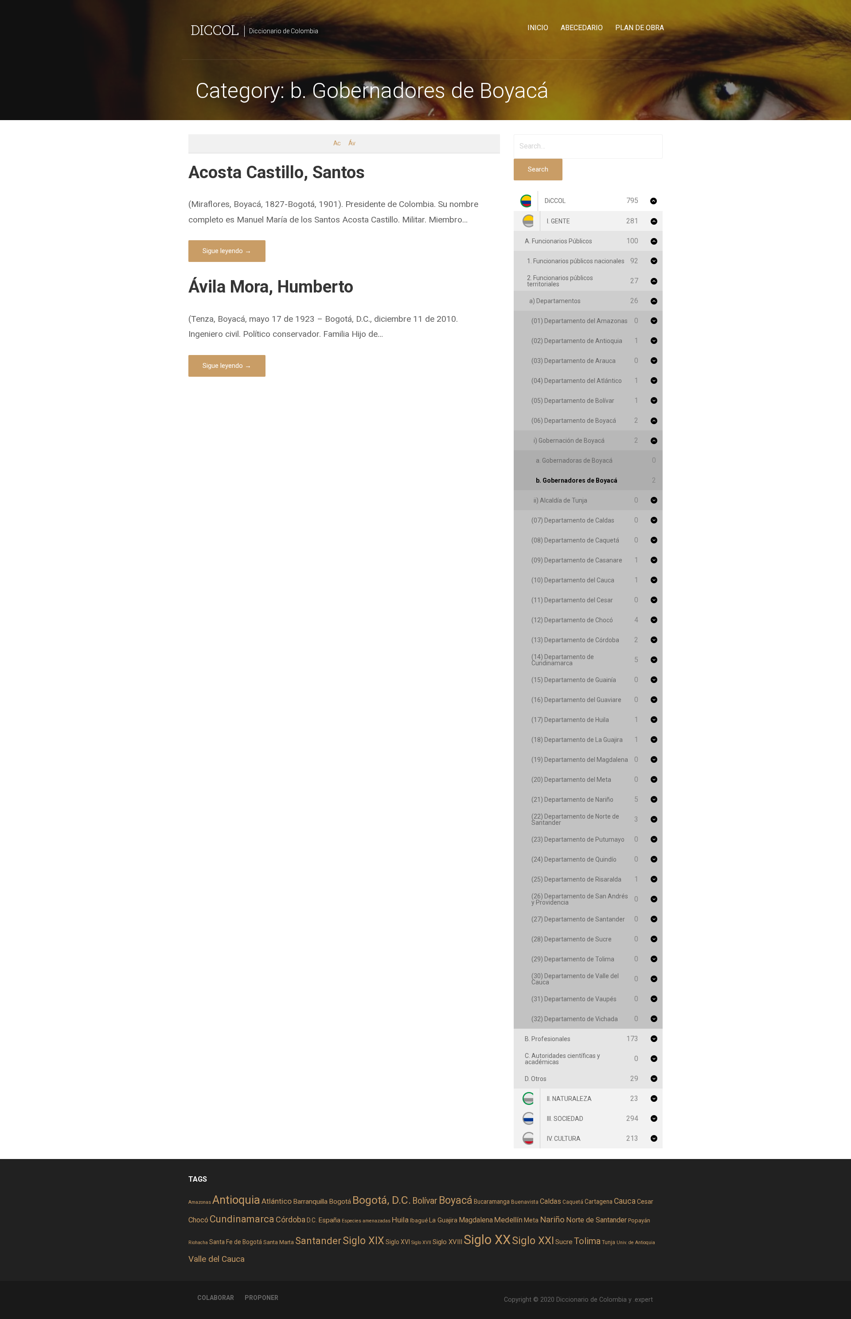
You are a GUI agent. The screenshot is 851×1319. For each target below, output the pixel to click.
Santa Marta (278, 1242)
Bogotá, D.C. (381, 1200)
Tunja (608, 1242)
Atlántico (277, 1201)
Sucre (564, 1242)
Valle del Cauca (216, 1259)
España (329, 1220)
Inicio (537, 27)
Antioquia (236, 1199)
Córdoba (290, 1219)
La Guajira (443, 1220)
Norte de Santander (596, 1220)
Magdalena (476, 1220)
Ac (336, 143)
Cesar (645, 1201)
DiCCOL (215, 29)
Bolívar (424, 1201)
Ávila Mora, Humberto (270, 287)
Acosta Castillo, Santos (276, 172)
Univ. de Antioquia (636, 1242)
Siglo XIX (363, 1240)
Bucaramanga (492, 1201)
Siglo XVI (398, 1241)
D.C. (312, 1220)
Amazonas (199, 1202)
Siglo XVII (421, 1242)
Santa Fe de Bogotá (235, 1241)
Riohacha (198, 1242)
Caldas (550, 1201)
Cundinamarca (242, 1219)
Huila (400, 1219)
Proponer (261, 1297)
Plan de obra (639, 27)
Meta (531, 1220)
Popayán (639, 1220)
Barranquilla (310, 1202)
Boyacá (455, 1200)
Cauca (625, 1201)
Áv (351, 143)
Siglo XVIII (447, 1242)
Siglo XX (487, 1239)
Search (538, 169)
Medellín (508, 1219)
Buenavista (525, 1202)
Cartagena (599, 1201)
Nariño (552, 1219)
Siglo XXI (533, 1240)
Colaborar (215, 1297)
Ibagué (419, 1220)
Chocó (198, 1220)
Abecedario (582, 27)
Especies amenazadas (366, 1221)
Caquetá (572, 1202)
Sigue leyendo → (227, 251)
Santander (318, 1240)
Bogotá (340, 1202)
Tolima (587, 1241)
